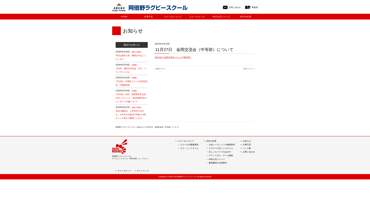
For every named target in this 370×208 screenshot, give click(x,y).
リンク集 (247, 148)
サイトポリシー (125, 171)
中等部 (134, 65)
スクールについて (186, 141)
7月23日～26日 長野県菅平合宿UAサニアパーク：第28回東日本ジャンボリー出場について (131, 98)
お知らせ (140, 127)
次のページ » (248, 69)
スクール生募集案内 (189, 144)
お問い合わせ (249, 152)
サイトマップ (143, 171)
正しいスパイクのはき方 (220, 152)
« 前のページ (160, 69)
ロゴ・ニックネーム (189, 148)
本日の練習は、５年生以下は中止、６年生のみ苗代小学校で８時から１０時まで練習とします (131, 114)
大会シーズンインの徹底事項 (222, 144)
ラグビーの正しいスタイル (221, 148)
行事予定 (247, 144)
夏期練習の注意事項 (218, 163)
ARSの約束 (211, 141)
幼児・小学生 (136, 52)
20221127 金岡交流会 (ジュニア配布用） (173, 57)
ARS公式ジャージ (217, 159)
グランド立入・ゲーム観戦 (221, 155)
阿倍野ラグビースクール (125, 127)
